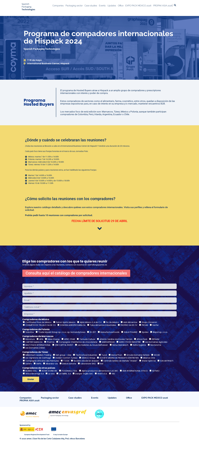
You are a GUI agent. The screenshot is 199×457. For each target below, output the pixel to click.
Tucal (104, 355)
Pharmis (50, 342)
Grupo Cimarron (149, 322)
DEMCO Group (88, 357)
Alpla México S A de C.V (91, 322)
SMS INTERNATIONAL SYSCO (135, 370)
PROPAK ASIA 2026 (30, 400)
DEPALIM (155, 339)
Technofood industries (86, 355)
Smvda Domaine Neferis (138, 355)
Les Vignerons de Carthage (38, 357)
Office (129, 398)
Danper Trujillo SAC (84, 373)
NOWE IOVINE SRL (49, 370)
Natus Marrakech (120, 345)
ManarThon (116, 355)
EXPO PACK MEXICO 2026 (154, 398)
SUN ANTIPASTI (166, 360)
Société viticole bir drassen (86, 360)
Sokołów (29, 332)
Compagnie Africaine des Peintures (42, 360)
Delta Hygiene (139, 345)
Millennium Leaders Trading (38, 355)
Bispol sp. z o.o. (160, 332)
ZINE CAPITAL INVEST (64, 345)
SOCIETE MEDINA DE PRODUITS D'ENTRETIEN (119, 357)
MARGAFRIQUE (108, 342)
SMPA (38, 363)
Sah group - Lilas (63, 355)
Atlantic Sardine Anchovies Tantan (116, 339)
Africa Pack (142, 339)
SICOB (157, 355)
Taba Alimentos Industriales (103, 325)
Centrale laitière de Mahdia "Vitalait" (120, 360)
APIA (41, 339)
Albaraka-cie (52, 363)
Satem (28, 363)
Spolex (145, 332)
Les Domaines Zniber (35, 347)
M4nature (30, 339)
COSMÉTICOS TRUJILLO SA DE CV (40, 325)
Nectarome (155, 345)
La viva (51, 373)
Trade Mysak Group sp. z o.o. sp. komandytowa (61, 332)
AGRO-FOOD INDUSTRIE (130, 342)
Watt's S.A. (102, 373)
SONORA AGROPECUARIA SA (72, 325)
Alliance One (149, 357)
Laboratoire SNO (88, 363)
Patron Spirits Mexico (65, 322)
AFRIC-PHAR (69, 339)
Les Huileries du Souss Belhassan (93, 345)
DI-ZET (93, 332)
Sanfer (155, 325)
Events (94, 398)
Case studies (75, 398)
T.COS (66, 360)
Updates (112, 398)
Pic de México (112, 322)
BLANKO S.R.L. (31, 370)
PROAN (145, 325)
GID (113, 373)
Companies (25, 398)
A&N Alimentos (130, 322)
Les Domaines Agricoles (156, 342)
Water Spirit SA (149, 360)
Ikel (101, 363)
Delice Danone (69, 363)
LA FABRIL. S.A (65, 373)
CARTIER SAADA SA (33, 342)
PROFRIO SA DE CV (128, 325)
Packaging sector (50, 398)
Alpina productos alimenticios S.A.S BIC (100, 370)
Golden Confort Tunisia (66, 357)
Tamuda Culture (87, 339)
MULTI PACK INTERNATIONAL (37, 345)
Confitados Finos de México (38, 322)
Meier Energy (54, 339)
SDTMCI (155, 370)
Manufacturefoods (109, 332)
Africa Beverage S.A (34, 373)
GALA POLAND (130, 332)
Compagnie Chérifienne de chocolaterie (78, 342)
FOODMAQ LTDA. (69, 370)
